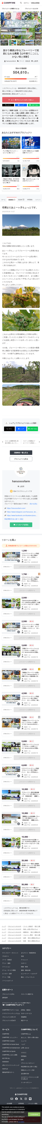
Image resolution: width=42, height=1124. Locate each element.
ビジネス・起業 (7, 973)
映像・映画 (24, 967)
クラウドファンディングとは (11, 1013)
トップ (4, 926)
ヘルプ (23, 1044)
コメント (38, 199)
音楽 (22, 956)
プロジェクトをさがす (31, 8)
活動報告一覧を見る (21, 452)
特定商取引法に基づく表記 (13, 519)
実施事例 (23, 1017)
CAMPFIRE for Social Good (10, 1044)
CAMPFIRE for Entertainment (11, 1048)
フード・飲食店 (24, 61)
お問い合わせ (25, 1048)
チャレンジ (24, 960)
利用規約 (23, 1056)
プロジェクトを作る (8, 994)
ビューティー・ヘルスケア (29, 973)
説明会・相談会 (25, 1010)
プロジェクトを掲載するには (10, 8)
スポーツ (23, 963)
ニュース (23, 1041)
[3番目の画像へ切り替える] (21, 42)
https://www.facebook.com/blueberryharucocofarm (22, 515)
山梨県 (35, 61)
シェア (22, 105)
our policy (21, 1122)
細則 (22, 1060)
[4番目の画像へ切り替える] (29, 42)
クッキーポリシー (26, 1082)
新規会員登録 (35, 3)
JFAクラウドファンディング (10, 1065)
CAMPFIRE (5, 1034)
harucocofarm (11, 61)
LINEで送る (34, 105)
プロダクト (5, 956)
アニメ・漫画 (6, 963)
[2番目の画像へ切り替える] (13, 42)
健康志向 (26, 932)
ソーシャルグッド (7, 980)
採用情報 (21, 1103)
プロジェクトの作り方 (9, 1017)
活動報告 (11, 200)
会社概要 (9, 1103)
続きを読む (34, 503)
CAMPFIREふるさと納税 (9, 1055)
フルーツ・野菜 (28, 935)
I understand (34, 1114)
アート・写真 (6, 977)
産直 (24, 941)
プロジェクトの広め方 (9, 1020)
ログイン (26, 3)
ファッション (6, 967)
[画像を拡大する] (18, 561)
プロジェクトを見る (21, 459)
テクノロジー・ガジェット (10, 953)
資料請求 (5, 997)
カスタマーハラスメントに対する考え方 (30, 1078)
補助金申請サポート (8, 1072)
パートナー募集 (32, 1103)
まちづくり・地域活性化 (28, 953)
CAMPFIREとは (26, 1034)
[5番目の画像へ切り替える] (38, 42)
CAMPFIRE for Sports (8, 1051)
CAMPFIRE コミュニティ (10, 1037)
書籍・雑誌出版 (25, 970)
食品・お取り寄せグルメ (30, 929)
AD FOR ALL (6, 1058)
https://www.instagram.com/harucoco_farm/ (22, 512)
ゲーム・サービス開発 (9, 970)
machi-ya (5, 1069)
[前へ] (2, 25)
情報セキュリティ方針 (27, 1070)
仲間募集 (29, 199)
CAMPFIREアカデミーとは (10, 1010)
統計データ (24, 1020)
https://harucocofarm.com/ (16, 508)
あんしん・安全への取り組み (30, 1037)
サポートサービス (26, 1013)
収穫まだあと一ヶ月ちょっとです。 (20, 207)
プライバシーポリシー (27, 1063)
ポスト (9, 105)
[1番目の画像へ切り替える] (4, 42)
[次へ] (39, 25)
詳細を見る (6, 566)
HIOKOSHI (5, 1062)
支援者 (21, 199)
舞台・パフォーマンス (27, 977)
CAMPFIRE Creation (8, 1041)
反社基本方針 (25, 1073)
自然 (24, 938)
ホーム (3, 199)
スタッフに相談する (27, 994)
